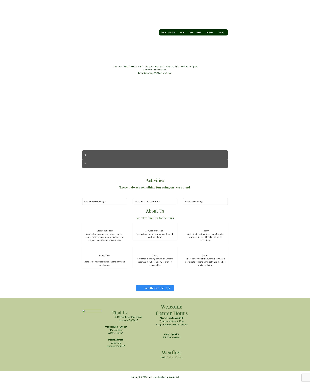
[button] (155, 154)
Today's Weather (175, 357)
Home (163, 32)
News (191, 32)
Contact (221, 32)
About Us (172, 32)
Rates (182, 32)
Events (198, 32)
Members (209, 32)
